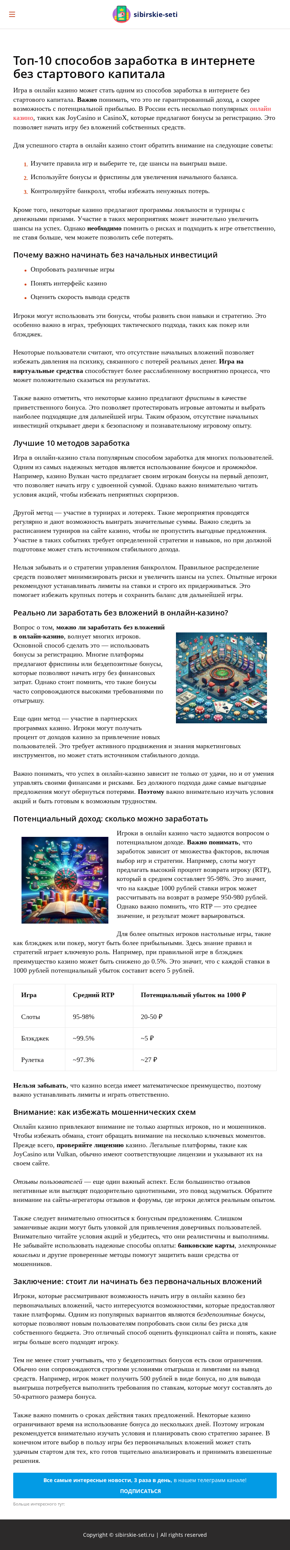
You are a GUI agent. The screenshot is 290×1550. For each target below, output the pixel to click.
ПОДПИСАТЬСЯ (140, 1491)
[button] (277, 14)
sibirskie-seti (156, 14)
